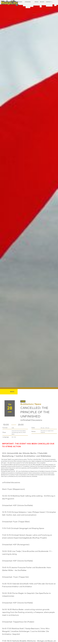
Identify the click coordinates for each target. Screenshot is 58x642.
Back (12, 391)
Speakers (28, 1)
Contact (48, 1)
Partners (19, 1)
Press (36, 1)
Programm (12, 1)
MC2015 (42, 1)
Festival (5, 1)
